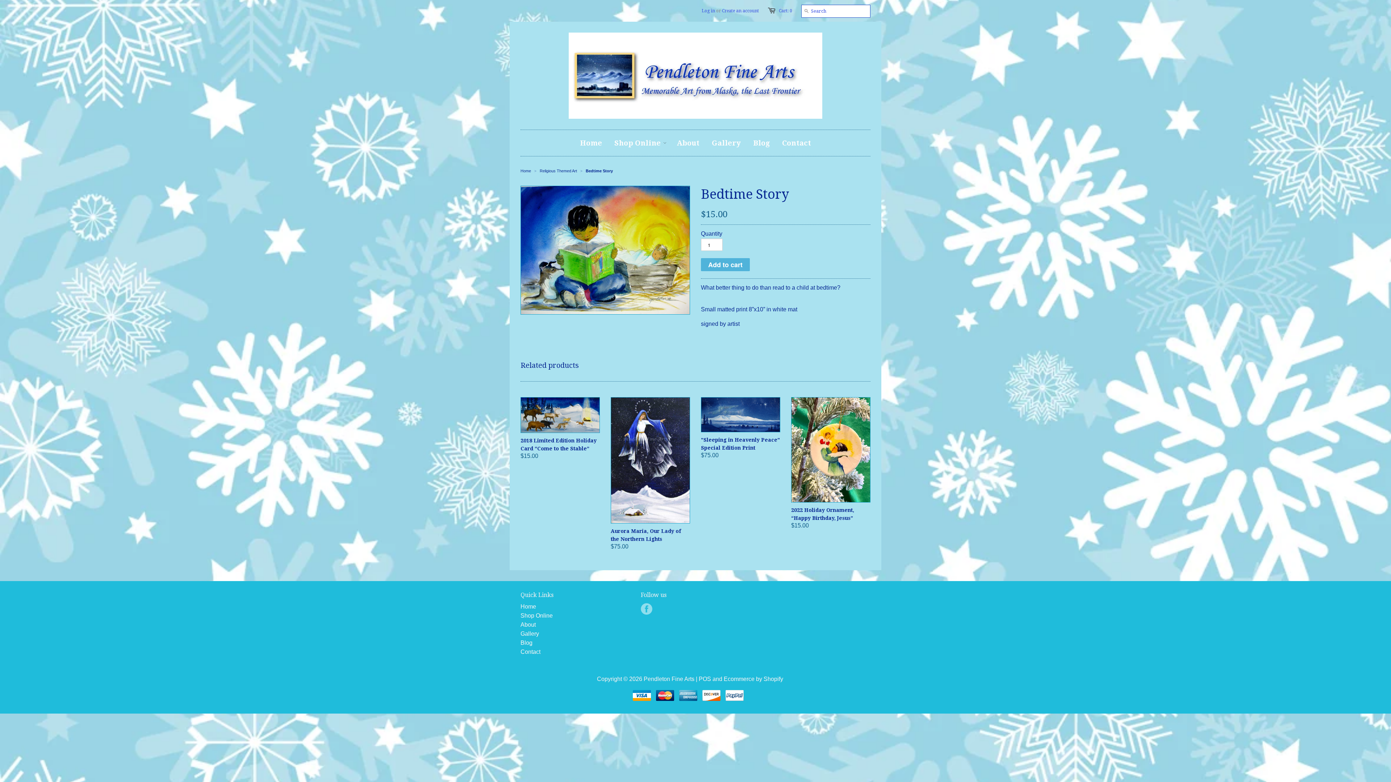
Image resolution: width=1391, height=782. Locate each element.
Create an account (740, 10)
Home (528, 607)
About (528, 625)
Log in (708, 10)
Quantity (711, 234)
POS (705, 679)
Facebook (646, 609)
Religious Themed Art (558, 171)
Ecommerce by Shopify (753, 679)
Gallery (530, 634)
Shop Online (537, 616)
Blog (526, 643)
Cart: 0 (785, 10)
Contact (530, 652)
